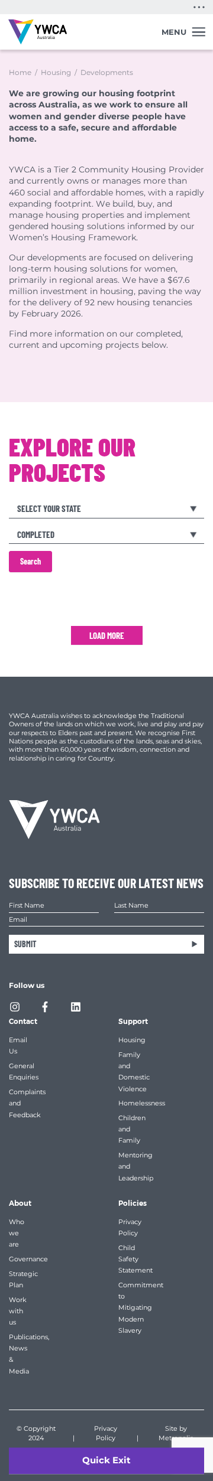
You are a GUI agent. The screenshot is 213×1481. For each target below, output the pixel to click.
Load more (106, 635)
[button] (199, 7)
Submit (25, 944)
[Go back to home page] (37, 32)
